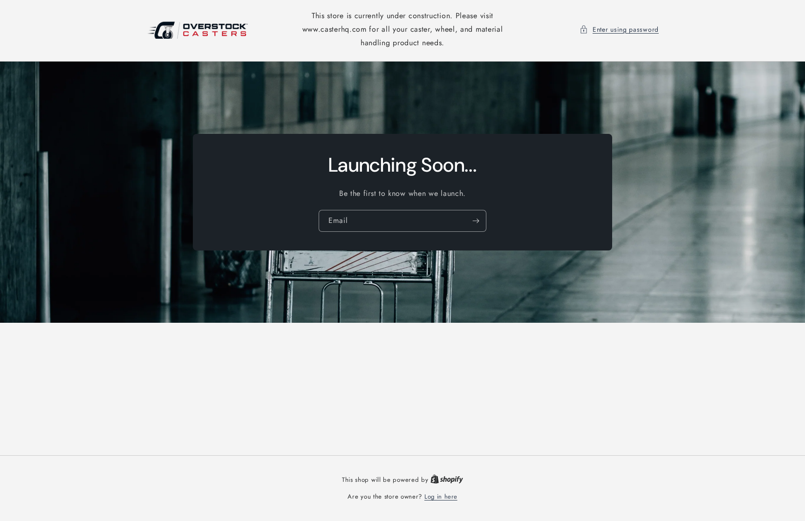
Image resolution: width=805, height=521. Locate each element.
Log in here (440, 496)
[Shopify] (446, 479)
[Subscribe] (475, 221)
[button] (619, 29)
